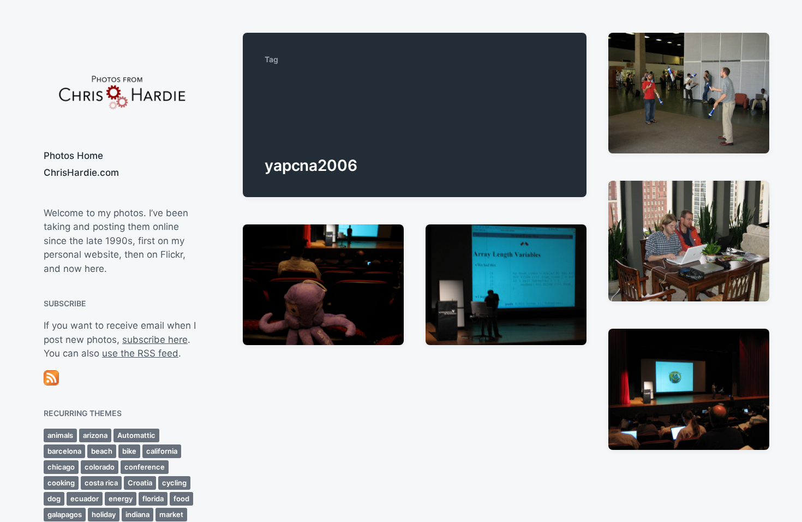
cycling (174, 482)
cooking (61, 482)
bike (129, 451)
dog (54, 498)
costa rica (101, 482)
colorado (100, 466)
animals (60, 435)
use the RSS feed (140, 353)
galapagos (64, 514)
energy (121, 498)
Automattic (136, 435)
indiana (137, 514)
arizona (95, 435)
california (161, 451)
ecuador (84, 498)
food (181, 498)
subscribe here (155, 339)
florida (153, 498)
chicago (61, 466)
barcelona (64, 451)
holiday (104, 514)
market (171, 514)
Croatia (140, 482)
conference (144, 466)
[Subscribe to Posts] (121, 377)
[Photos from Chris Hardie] (121, 91)
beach (101, 451)
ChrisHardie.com (81, 172)
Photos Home (73, 155)
